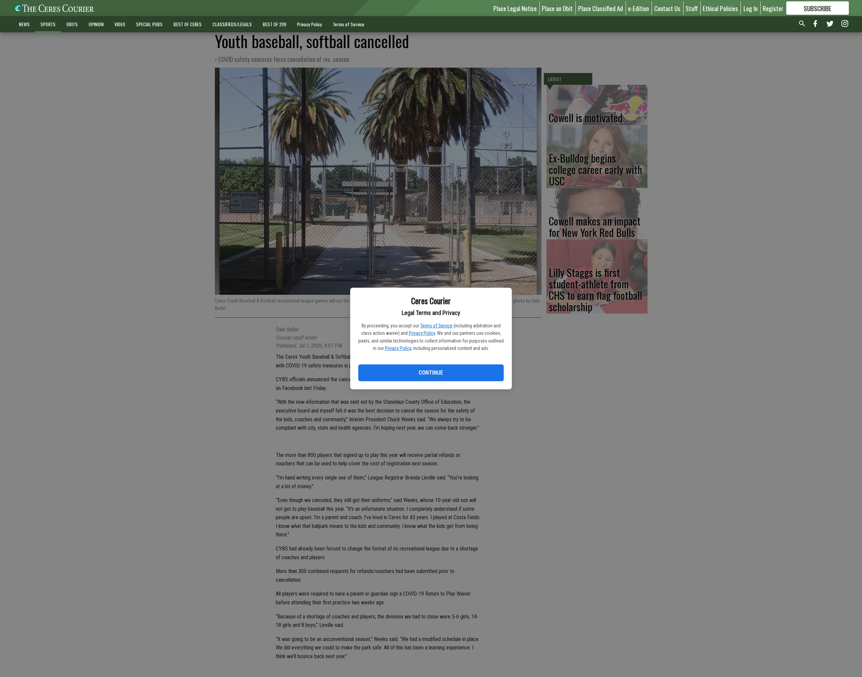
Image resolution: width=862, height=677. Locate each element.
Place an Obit (557, 8)
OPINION (96, 24)
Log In (750, 8)
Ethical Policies (720, 8)
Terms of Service (436, 325)
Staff (692, 8)
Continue (431, 372)
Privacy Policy (422, 333)
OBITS (72, 24)
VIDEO (119, 24)
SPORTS (48, 24)
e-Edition (638, 8)
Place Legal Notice (515, 8)
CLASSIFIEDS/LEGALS (232, 24)
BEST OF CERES (187, 24)
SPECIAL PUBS (149, 24)
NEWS (24, 24)
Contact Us (667, 8)
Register (773, 8)
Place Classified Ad (600, 8)
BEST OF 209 (274, 24)
